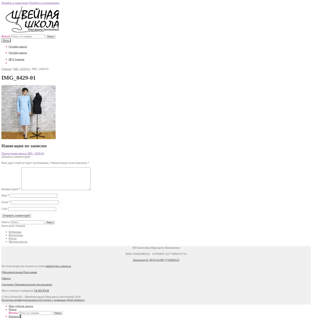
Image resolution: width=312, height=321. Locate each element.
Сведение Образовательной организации (26, 284)
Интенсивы (16, 235)
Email (5, 202)
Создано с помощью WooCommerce (62, 300)
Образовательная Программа (19, 272)
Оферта (6, 278)
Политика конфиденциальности (21, 300)
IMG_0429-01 (21, 68)
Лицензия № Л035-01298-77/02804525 (156, 260)
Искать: (6, 36)
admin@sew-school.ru (58, 266)
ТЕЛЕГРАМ (41, 290)
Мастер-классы (18, 241)
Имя (5, 195)
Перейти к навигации (14, 3)
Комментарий (11, 189)
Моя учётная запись (21, 306)
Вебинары (15, 231)
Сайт (4, 208)
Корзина (15, 316)
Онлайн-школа (18, 46)
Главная (6, 68)
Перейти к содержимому (44, 3)
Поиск (50, 36)
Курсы (13, 238)
